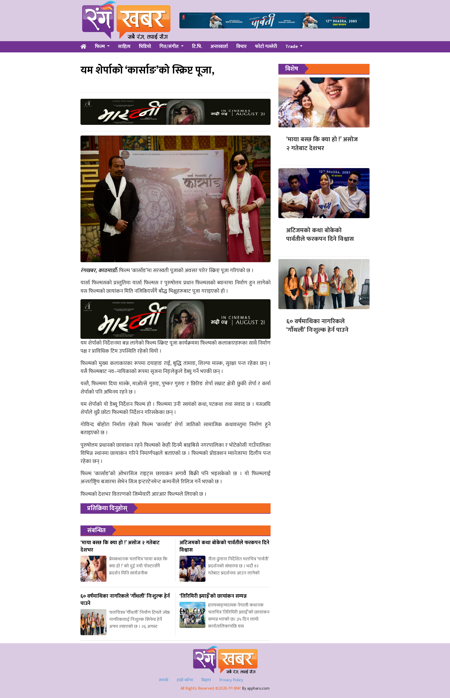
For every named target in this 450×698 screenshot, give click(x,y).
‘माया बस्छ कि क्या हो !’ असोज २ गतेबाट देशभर (322, 144)
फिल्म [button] (100, 47)
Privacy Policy (231, 680)
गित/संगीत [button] (169, 47)
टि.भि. (197, 47)
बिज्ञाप (206, 680)
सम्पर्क (163, 680)
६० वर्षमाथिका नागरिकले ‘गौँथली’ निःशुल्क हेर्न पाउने (317, 325)
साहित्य (124, 47)
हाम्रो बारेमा (185, 680)
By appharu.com (256, 688)
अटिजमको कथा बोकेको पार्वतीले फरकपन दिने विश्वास (320, 234)
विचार (241, 47)
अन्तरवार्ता (219, 47)
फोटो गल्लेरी (266, 47)
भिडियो (145, 47)
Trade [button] (292, 47)
